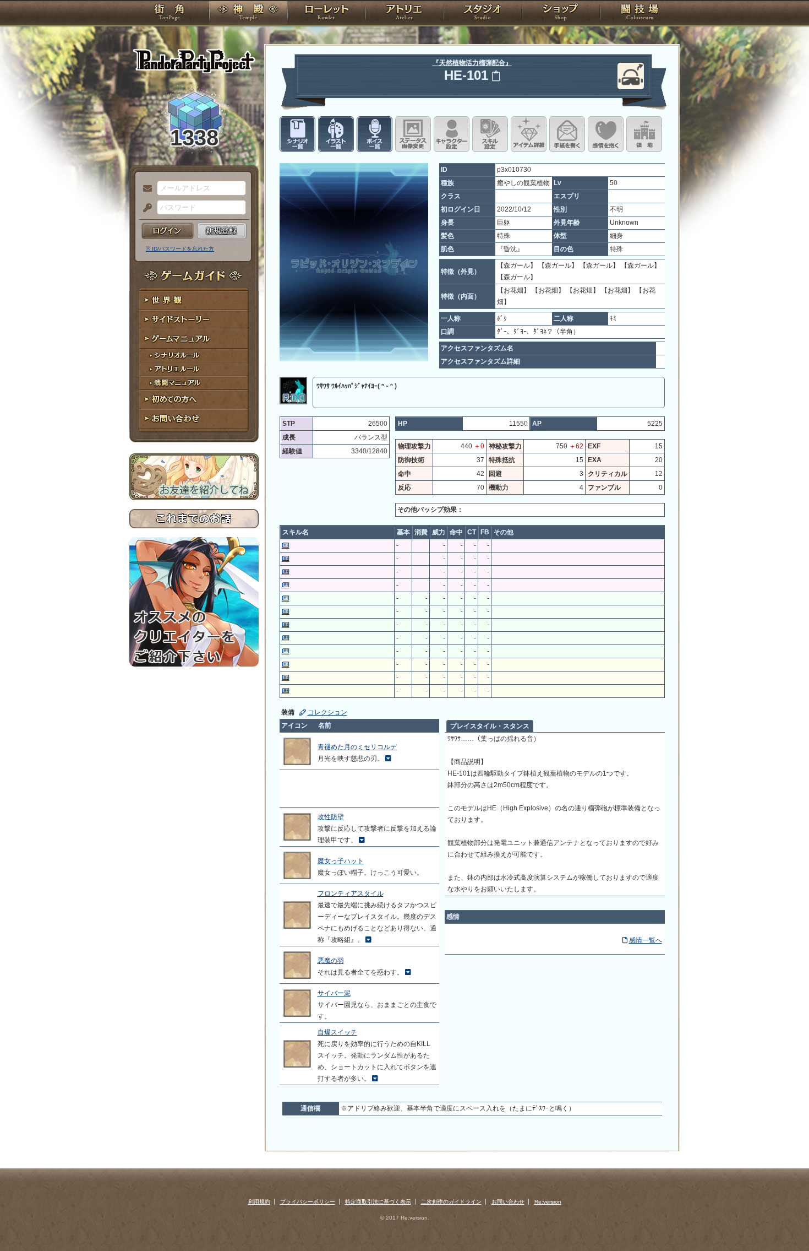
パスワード (145, 208)
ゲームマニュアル (194, 339)
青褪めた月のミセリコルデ (357, 747)
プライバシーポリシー (307, 1202)
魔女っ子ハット (341, 861)
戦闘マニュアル (194, 383)
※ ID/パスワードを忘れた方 (180, 249)
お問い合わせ (194, 419)
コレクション (327, 712)
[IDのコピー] (496, 76)
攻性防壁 (331, 817)
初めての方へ (194, 399)
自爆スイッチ (337, 1032)
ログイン (167, 231)
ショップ (561, 14)
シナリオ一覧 (297, 134)
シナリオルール (194, 355)
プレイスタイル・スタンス (489, 726)
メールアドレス (145, 189)
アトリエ (404, 14)
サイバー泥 (334, 993)
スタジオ (483, 14)
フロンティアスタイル (351, 893)
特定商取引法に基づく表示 (378, 1202)
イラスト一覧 (336, 134)
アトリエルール (194, 369)
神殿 (248, 14)
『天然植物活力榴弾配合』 (472, 63)
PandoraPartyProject (194, 60)
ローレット (326, 14)
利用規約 (259, 1202)
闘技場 (640, 14)
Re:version (547, 1202)
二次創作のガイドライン (451, 1202)
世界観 (194, 300)
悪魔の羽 (331, 961)
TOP (169, 14)
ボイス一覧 (374, 134)
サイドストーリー (194, 319)
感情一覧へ (645, 940)
